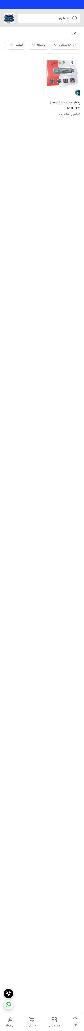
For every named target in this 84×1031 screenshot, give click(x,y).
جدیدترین (65, 45)
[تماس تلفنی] (8, 993)
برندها (41, 45)
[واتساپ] (8, 1004)
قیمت (19, 45)
